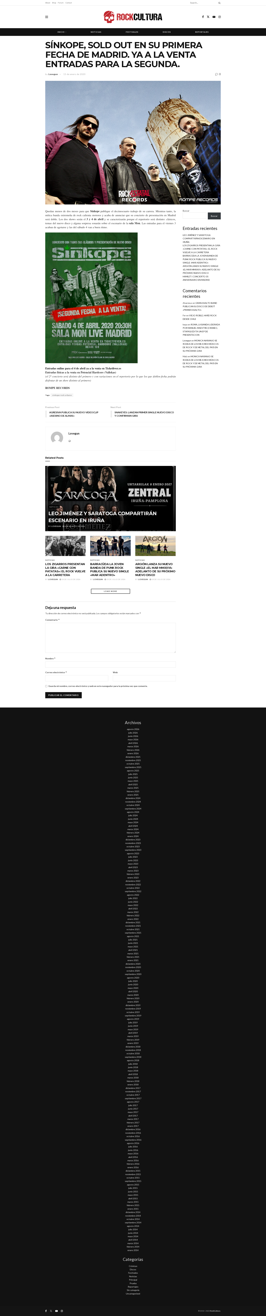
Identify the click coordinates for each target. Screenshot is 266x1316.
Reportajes (202, 32)
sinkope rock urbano (62, 395)
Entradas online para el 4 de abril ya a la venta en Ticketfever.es (83, 368)
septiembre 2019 (133, 1015)
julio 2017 (133, 1105)
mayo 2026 (133, 739)
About (47, 3)
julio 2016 (133, 1146)
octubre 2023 (133, 846)
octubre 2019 (133, 1012)
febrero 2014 (133, 1246)
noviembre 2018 (133, 1050)
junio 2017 (133, 1108)
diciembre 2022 (133, 881)
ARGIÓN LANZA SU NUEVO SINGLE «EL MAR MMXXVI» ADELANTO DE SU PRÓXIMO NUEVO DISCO (155, 569)
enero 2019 (133, 1043)
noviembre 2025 (133, 760)
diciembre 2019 (133, 1005)
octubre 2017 (133, 1095)
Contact (68, 3)
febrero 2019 (133, 1039)
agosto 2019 (133, 1019)
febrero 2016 (133, 1163)
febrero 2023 (133, 874)
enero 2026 (133, 753)
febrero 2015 (133, 1205)
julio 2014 (133, 1229)
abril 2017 (133, 1115)
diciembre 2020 (133, 963)
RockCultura (215, 1311)
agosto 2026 (133, 729)
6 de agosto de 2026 (74, 526)
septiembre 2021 (133, 932)
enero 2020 (133, 1001)
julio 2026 (133, 732)
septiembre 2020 (133, 974)
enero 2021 (133, 960)
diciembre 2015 (133, 1170)
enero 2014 (133, 1250)
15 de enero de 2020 (74, 74)
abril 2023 (133, 867)
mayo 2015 (133, 1195)
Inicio (60, 32)
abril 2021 (133, 950)
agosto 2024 (133, 812)
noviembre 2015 (133, 1174)
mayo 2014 (133, 1236)
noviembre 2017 (133, 1091)
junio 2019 (133, 1026)
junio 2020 (133, 984)
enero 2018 (133, 1084)
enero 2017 (133, 1126)
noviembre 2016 (133, 1133)
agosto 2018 (133, 1060)
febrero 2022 (133, 915)
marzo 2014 (133, 1243)
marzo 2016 (133, 1160)
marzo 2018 (133, 1077)
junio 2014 (133, 1233)
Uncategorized (133, 1293)
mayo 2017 (133, 1112)
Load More (110, 591)
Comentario (52, 619)
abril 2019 (133, 1032)
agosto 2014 (133, 1226)
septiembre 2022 (133, 891)
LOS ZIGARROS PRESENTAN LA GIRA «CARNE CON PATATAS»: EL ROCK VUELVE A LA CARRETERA (65, 569)
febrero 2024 (133, 832)
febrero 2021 (133, 957)
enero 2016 (133, 1167)
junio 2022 (133, 901)
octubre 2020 (133, 970)
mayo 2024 (133, 822)
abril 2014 (133, 1239)
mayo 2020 (133, 988)
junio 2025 (133, 777)
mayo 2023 (133, 863)
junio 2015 (133, 1191)
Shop (54, 3)
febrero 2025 (133, 791)
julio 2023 (133, 856)
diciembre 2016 (133, 1129)
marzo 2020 (133, 995)
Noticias (96, 32)
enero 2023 (133, 877)
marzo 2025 (133, 787)
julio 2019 (133, 1022)
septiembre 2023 (133, 850)
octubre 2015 (133, 1177)
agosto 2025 (133, 770)
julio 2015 (133, 1188)
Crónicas (133, 1266)
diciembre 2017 (133, 1088)
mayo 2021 (133, 946)
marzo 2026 (133, 746)
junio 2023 (133, 860)
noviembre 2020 (133, 967)
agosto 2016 (133, 1143)
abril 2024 (133, 826)
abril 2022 (133, 908)
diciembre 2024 (133, 798)
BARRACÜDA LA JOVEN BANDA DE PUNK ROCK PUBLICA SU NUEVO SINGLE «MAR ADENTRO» (109, 569)
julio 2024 (133, 815)
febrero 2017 (133, 1122)
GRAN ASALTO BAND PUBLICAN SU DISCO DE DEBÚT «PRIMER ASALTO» (200, 306)
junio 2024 (133, 819)
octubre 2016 (133, 1136)
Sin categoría (133, 1290)
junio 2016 (133, 1150)
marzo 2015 (133, 1202)
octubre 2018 (133, 1053)
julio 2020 (133, 981)
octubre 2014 (133, 1219)
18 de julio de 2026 (70, 579)
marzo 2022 (133, 912)
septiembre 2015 (133, 1181)
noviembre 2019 (133, 1008)
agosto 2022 (133, 895)
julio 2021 (133, 939)
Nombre (50, 658)
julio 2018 (133, 1064)
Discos (167, 32)
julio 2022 (133, 898)
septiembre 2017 (133, 1098)
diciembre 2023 (133, 839)
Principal (133, 1279)
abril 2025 (133, 784)
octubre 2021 (133, 929)
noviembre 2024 (133, 801)
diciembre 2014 (133, 1212)
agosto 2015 (133, 1184)
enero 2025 (133, 794)
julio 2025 (133, 774)
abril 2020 (133, 991)
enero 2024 (133, 836)
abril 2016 (133, 1157)
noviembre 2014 (133, 1215)
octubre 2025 (133, 763)
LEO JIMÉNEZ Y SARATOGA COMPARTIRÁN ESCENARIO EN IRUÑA (199, 238)
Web (115, 672)
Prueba (133, 1283)
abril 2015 (133, 1198)
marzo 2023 (133, 870)
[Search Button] (219, 3)
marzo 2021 (133, 953)
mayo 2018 (133, 1070)
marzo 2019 (133, 1036)
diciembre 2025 (133, 757)
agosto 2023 (133, 853)
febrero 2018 (133, 1081)
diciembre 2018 (133, 1046)
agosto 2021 (133, 936)
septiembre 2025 (133, 767)
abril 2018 (133, 1074)
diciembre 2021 (133, 922)
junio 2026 (133, 736)
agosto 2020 (133, 977)
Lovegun (53, 74)
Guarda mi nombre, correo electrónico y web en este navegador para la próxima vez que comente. (97, 686)
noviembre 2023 (133, 843)
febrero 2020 (133, 998)
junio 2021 (133, 943)
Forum (61, 3)
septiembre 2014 (133, 1222)
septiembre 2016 (133, 1139)
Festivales (132, 32)
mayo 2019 (133, 1029)
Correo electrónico (56, 672)
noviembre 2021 (133, 925)
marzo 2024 (133, 829)
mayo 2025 (133, 781)
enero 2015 (133, 1208)
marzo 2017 (133, 1119)
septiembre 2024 (133, 808)
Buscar (186, 210)
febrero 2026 (133, 750)
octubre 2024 (133, 805)
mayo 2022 (133, 905)
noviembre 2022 (133, 884)
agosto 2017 (133, 1101)
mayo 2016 (133, 1153)
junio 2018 (133, 1067)
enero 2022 (133, 919)
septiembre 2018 (133, 1057)
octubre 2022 (133, 888)
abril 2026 (133, 743)
